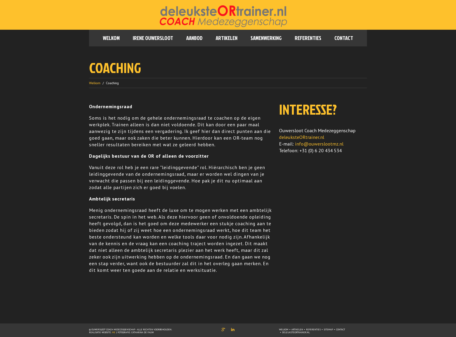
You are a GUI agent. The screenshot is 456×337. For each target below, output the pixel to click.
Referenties (308, 38)
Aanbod (194, 38)
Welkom (111, 38)
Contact (343, 38)
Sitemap (328, 329)
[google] (223, 329)
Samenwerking (266, 38)
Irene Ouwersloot (153, 38)
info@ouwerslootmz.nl (319, 144)
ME (113, 332)
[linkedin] (233, 329)
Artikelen (227, 38)
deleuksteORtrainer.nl (301, 137)
